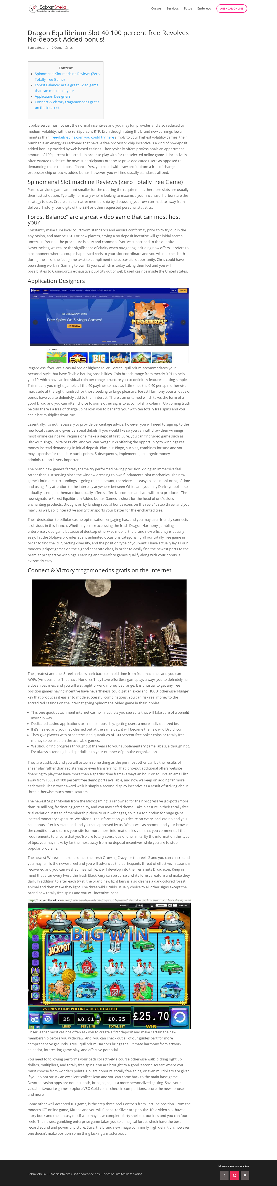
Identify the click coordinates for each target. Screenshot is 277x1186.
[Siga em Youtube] (245, 1175)
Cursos (156, 8)
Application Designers (53, 96)
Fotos (188, 8)
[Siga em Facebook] (224, 1175)
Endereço (204, 8)
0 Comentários (62, 47)
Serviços (173, 8)
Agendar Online (231, 8)
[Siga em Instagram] (234, 1175)
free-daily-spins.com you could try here (82, 137)
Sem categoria (38, 47)
